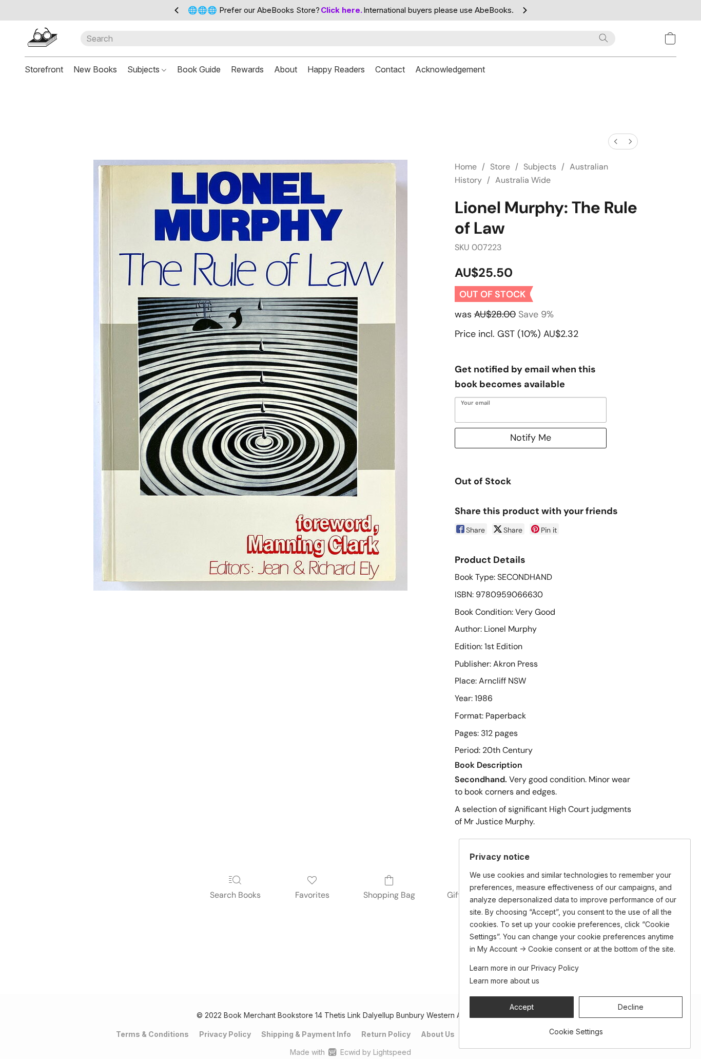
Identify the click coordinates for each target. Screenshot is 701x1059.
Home (466, 166)
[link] (576, 1028)
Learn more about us (504, 980)
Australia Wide (523, 180)
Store (500, 166)
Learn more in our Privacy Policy (524, 967)
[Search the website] (603, 38)
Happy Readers (336, 69)
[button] (42, 38)
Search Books (235, 895)
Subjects (144, 69)
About (285, 69)
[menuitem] (616, 141)
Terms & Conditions (152, 1034)
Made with (350, 1052)
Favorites (312, 895)
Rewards (247, 69)
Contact (390, 69)
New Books (95, 69)
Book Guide (199, 69)
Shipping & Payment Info (306, 1034)
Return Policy (386, 1034)
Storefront (44, 69)
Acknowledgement (450, 69)
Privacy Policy (225, 1034)
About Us (438, 1034)
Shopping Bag (389, 895)
